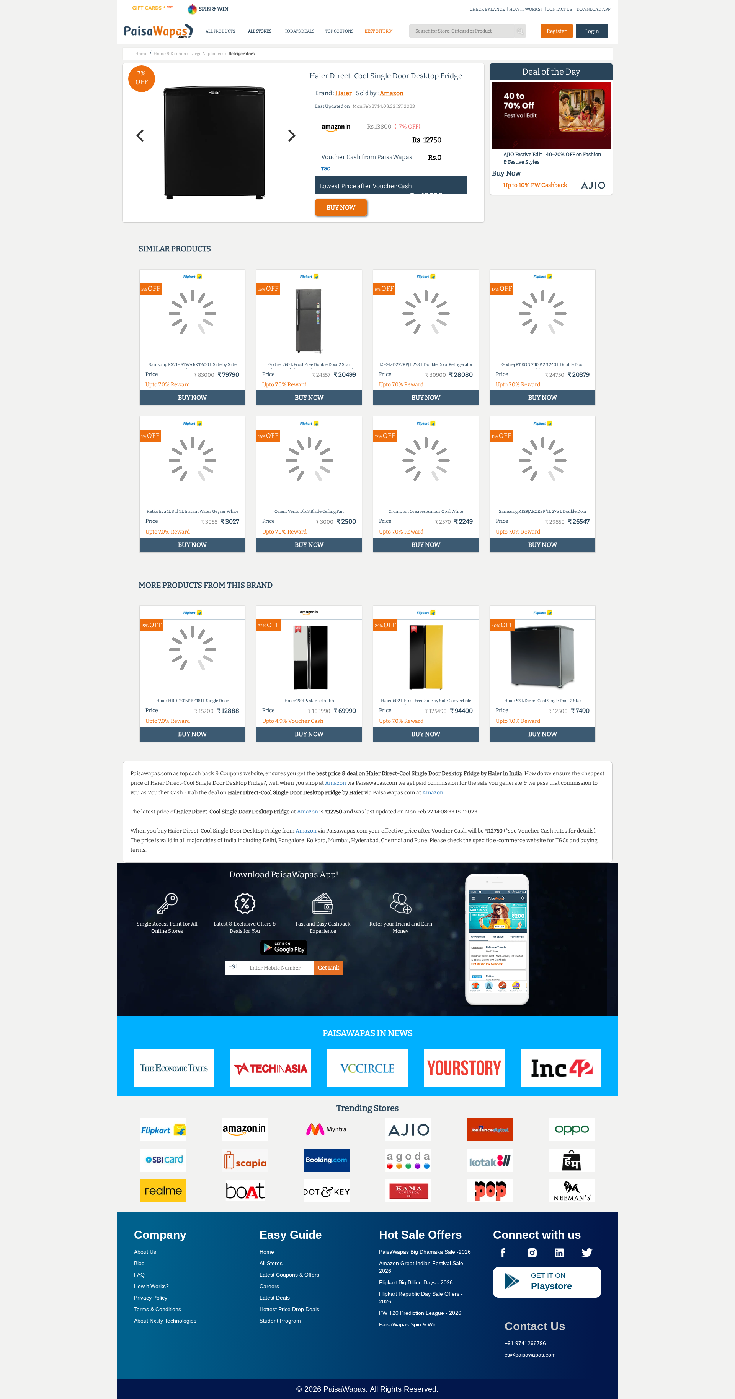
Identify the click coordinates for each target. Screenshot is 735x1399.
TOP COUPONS (339, 31)
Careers (269, 1286)
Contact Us (535, 1326)
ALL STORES (259, 31)
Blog (139, 1263)
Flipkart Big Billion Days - (416, 1282)
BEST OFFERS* (379, 31)
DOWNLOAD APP (594, 9)
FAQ (139, 1275)
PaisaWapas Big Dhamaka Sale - (425, 1252)
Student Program (280, 1321)
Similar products (175, 248)
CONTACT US (559, 9)
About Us (145, 1252)
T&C (325, 168)
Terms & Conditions (157, 1309)
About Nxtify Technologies (165, 1321)
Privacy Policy (150, 1298)
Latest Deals (275, 1298)
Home (267, 1252)
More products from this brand (206, 585)
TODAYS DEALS (299, 31)
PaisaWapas (344, 1389)
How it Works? (151, 1286)
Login (592, 31)
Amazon (391, 93)
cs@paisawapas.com (530, 1355)
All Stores (271, 1263)
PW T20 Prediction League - (420, 1313)
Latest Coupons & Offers (289, 1275)
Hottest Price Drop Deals (289, 1309)
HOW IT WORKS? (525, 9)
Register (557, 31)
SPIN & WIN (213, 9)
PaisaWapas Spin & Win (408, 1324)
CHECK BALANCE (487, 9)
